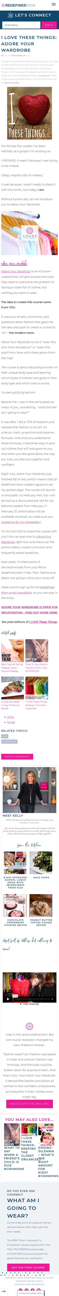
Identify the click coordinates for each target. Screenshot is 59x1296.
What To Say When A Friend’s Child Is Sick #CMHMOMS (36, 668)
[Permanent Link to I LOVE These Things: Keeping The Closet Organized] (29, 1134)
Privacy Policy (35, 1281)
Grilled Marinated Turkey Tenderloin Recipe (10, 705)
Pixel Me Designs (35, 1284)
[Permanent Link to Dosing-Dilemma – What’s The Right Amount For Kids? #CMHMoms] (46, 1144)
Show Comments (17, 756)
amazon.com (44, 75)
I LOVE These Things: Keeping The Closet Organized (36, 705)
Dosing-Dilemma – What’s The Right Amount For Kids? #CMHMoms (48, 1162)
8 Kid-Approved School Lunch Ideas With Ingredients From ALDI (15, 882)
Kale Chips (41, 877)
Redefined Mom (18, 5)
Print (10, 717)
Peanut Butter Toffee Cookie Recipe (41, 923)
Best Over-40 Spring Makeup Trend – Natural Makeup (12, 668)
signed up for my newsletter (20, 522)
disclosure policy (12, 83)
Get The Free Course (28, 1267)
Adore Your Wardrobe (14, 263)
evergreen (9, 741)
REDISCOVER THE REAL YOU (29, 1103)
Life (28, 55)
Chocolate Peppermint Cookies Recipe (15, 923)
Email (11, 722)
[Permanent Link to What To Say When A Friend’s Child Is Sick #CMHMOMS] (12, 1144)
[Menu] (54, 4)
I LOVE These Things (43, 622)
